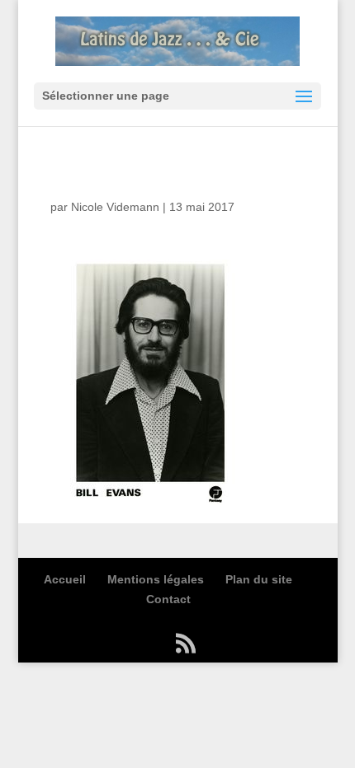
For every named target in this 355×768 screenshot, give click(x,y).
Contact (168, 599)
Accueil (65, 579)
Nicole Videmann (115, 206)
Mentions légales (155, 579)
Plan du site (258, 579)
